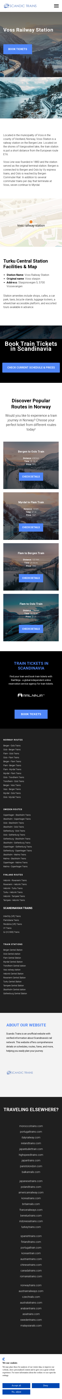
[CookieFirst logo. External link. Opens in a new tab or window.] (3, 1359)
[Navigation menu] (56, 6)
